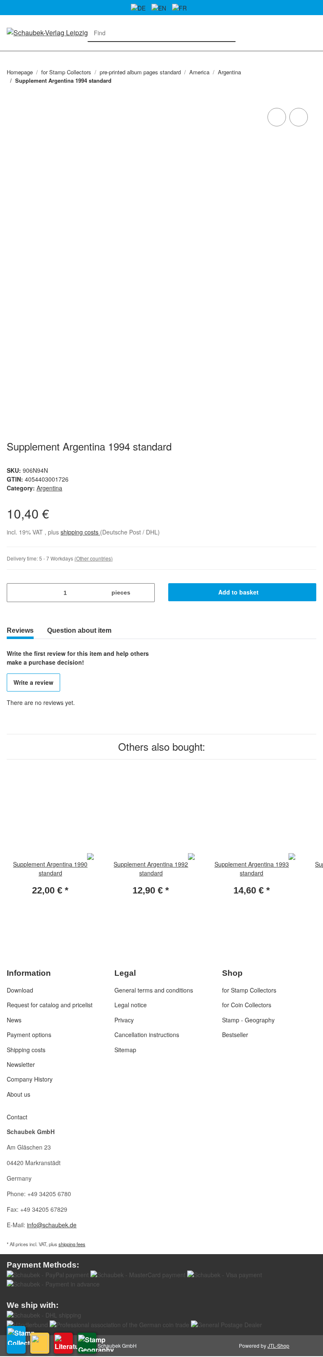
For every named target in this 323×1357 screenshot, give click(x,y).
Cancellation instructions (146, 1034)
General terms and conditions (153, 990)
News (14, 1020)
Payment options (29, 1034)
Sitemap (125, 1049)
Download (20, 990)
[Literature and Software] (63, 1343)
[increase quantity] (145, 593)
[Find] (227, 33)
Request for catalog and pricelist (50, 1005)
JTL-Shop (278, 1345)
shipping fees (71, 1244)
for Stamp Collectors (249, 990)
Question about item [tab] (79, 630)
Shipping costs (26, 1049)
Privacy (124, 1020)
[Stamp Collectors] (16, 1340)
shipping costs (80, 532)
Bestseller (235, 1034)
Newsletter (21, 1064)
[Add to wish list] (298, 117)
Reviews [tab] (20, 630)
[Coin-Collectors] (39, 1343)
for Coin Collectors (246, 1005)
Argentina (49, 488)
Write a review (33, 682)
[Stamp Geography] (86, 1343)
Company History (30, 1079)
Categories (11, 56)
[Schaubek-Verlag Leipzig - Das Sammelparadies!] (80, 32)
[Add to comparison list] (276, 117)
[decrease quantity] (16, 593)
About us (18, 1094)
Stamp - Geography (248, 1020)
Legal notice (130, 1005)
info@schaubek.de (52, 1225)
